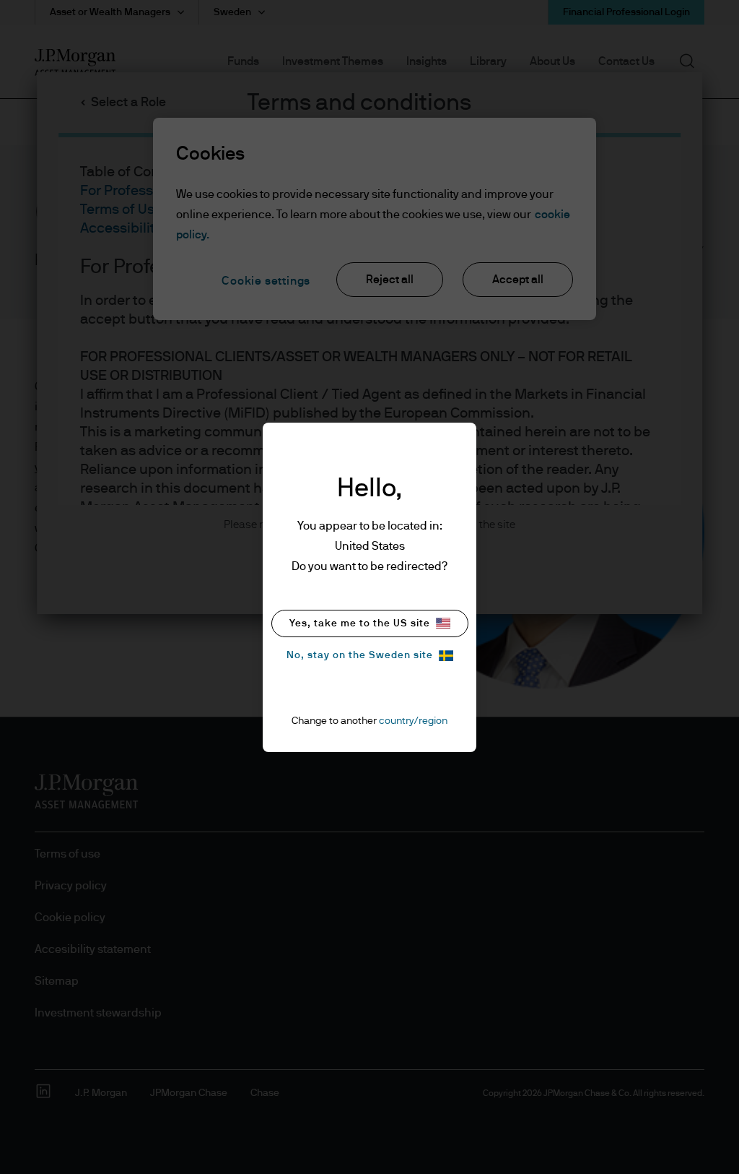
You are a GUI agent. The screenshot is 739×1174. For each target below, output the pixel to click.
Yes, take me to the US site (359, 623)
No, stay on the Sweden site (360, 655)
